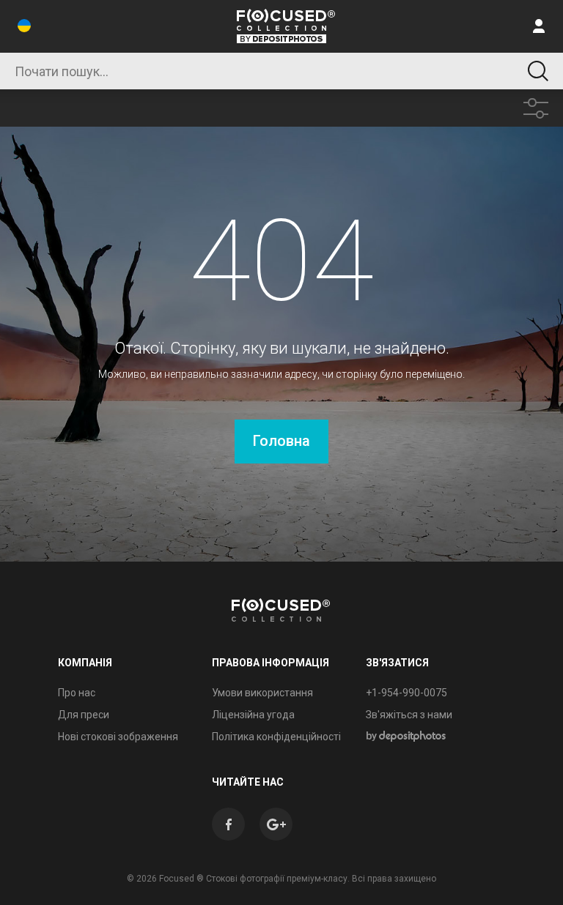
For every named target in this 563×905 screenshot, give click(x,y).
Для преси (83, 714)
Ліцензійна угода (253, 714)
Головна (281, 441)
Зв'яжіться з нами (409, 714)
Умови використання (262, 693)
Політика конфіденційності (276, 736)
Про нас (76, 693)
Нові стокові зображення (118, 736)
